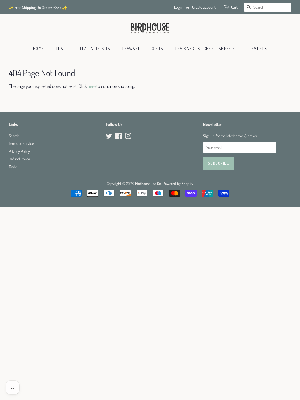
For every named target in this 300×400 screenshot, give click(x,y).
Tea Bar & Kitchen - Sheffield (207, 48)
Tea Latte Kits (94, 48)
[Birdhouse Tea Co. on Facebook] (118, 136)
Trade (13, 166)
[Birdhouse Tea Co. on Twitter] (109, 136)
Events (259, 48)
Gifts (157, 48)
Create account (204, 7)
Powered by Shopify (178, 183)
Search (14, 135)
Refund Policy (19, 158)
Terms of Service (21, 143)
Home (38, 48)
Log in (178, 7)
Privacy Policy (19, 151)
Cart (234, 7)
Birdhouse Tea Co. (148, 183)
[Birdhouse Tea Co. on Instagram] (128, 136)
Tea (60, 48)
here (92, 86)
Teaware (131, 48)
